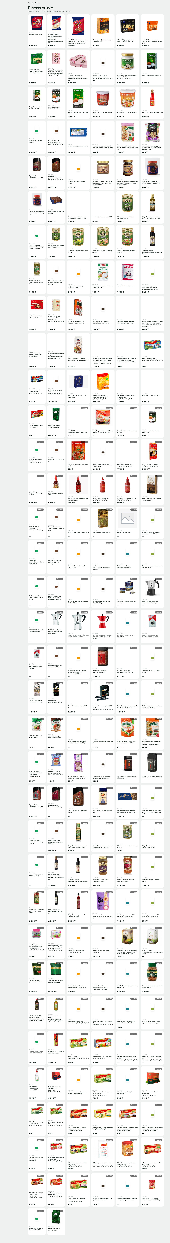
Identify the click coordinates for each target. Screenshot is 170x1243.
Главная (30, 3)
